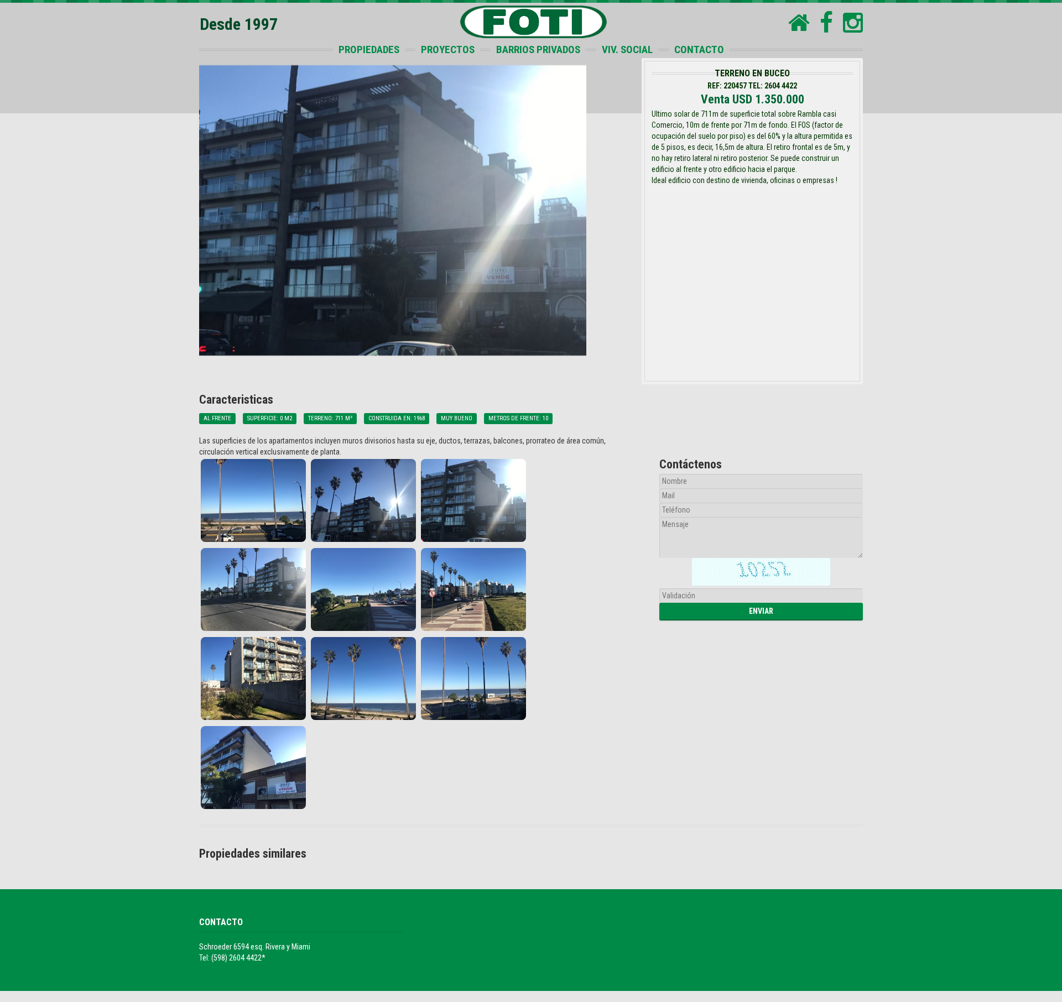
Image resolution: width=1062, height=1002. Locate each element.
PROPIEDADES (369, 49)
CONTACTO (699, 49)
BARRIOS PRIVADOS (538, 49)
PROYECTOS (448, 49)
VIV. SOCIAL (627, 49)
